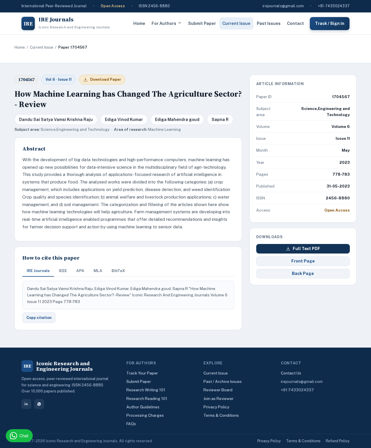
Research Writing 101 (145, 390)
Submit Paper (202, 23)
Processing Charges (145, 415)
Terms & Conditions (221, 415)
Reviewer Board (217, 390)
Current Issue (236, 23)
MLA (98, 270)
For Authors (164, 23)
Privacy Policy (216, 407)
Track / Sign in (329, 23)
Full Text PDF (306, 248)
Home (139, 23)
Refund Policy (338, 441)
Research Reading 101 (146, 398)
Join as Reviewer (218, 398)
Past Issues (269, 23)
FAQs (131, 423)
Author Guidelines (142, 407)
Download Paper (105, 79)
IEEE (63, 270)
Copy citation (39, 317)
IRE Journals (38, 270)
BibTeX (118, 270)
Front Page (303, 261)
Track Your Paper (142, 373)
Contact (295, 23)
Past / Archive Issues (222, 381)
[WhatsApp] (39, 404)
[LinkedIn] (26, 404)
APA (80, 270)
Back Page (303, 273)
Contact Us (291, 373)
